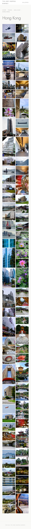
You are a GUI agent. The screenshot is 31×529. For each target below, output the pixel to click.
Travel (10, 10)
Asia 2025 (17, 10)
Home (4, 10)
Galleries (25, 2)
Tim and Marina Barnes (9, 2)
